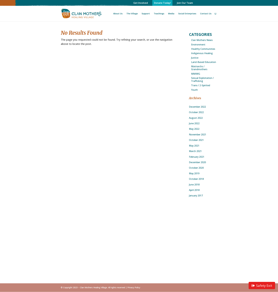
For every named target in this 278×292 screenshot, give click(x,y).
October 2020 (196, 167)
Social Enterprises (187, 14)
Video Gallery (167, 226)
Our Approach (68, 229)
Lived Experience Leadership (136, 257)
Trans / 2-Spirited (200, 85)
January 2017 (196, 195)
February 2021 (196, 156)
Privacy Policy (133, 287)
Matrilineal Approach (138, 252)
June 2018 (194, 184)
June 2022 (194, 123)
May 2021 (194, 145)
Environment (198, 44)
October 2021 (196, 140)
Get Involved (140, 2)
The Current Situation (106, 222)
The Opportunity (103, 226)
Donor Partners (135, 229)
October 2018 (196, 178)
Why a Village (101, 242)
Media (171, 14)
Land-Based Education (203, 62)
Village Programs (136, 263)
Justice (194, 57)
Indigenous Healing (202, 53)
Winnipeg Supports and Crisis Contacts (203, 235)
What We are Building (73, 237)
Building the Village (104, 231)
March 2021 (195, 151)
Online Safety (134, 267)
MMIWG (195, 73)
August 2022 (196, 117)
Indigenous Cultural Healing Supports (203, 228)
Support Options (136, 233)
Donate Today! (162, 2)
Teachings (159, 14)
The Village (132, 14)
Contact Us (205, 14)
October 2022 (196, 112)
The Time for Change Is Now (72, 224)
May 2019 (194, 173)
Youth (194, 89)
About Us (117, 14)
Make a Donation (136, 237)
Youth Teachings (136, 271)
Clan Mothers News (202, 40)
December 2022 (197, 106)
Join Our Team (185, 2)
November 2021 (197, 134)
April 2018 (194, 190)
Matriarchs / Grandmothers (199, 68)
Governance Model (71, 233)
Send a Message (202, 222)
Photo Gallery (167, 222)
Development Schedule (101, 237)
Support (146, 14)
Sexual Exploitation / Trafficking (202, 80)
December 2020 (197, 162)
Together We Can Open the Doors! (136, 224)
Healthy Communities (203, 48)
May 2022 (194, 128)
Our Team (66, 242)
